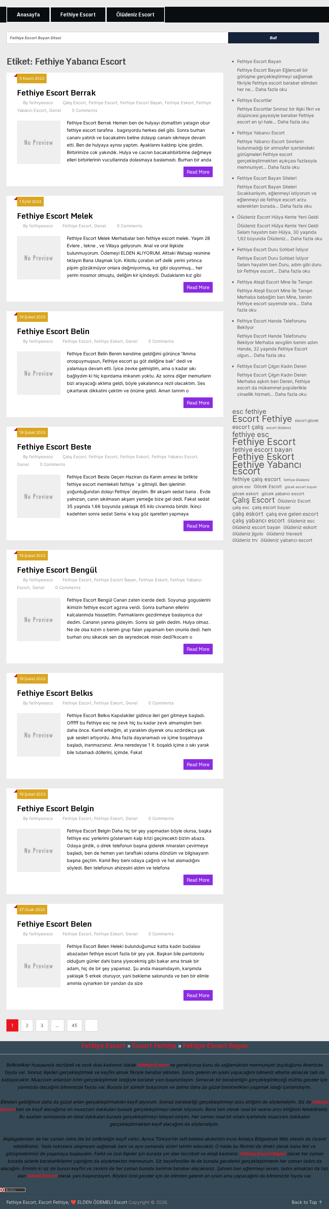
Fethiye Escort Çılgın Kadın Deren (272, 366)
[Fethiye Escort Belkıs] (38, 734)
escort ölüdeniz (278, 428)
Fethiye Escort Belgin (55, 808)
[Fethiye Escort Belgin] (38, 849)
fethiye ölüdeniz (297, 480)
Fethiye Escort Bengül (57, 569)
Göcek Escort (268, 486)
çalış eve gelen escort (292, 514)
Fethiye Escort (78, 14)
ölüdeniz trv (245, 540)
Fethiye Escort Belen (54, 923)
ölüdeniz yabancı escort (286, 540)
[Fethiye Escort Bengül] (38, 618)
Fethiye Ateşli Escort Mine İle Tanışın (274, 282)
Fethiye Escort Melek (55, 215)
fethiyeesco (41, 102)
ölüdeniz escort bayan (256, 527)
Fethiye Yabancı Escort (174, 456)
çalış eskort (247, 514)
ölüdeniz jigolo (247, 534)
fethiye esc (250, 434)
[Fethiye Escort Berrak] (38, 141)
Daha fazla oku (271, 89)
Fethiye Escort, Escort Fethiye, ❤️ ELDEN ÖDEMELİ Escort (66, 1202)
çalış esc (240, 507)
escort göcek (307, 420)
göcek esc (241, 486)
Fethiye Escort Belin (53, 331)
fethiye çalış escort (256, 479)
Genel (55, 110)
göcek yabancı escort (283, 493)
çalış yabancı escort (258, 520)
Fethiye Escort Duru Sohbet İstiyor (272, 249)
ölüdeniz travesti (284, 534)
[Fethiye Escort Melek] (38, 256)
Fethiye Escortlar (254, 100)
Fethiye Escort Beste (54, 446)
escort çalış (247, 427)
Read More (198, 172)
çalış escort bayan (271, 507)
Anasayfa (28, 14)
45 (74, 1025)
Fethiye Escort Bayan (141, 102)
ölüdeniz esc (301, 521)
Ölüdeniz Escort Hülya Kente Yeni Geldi (277, 217)
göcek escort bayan (301, 487)
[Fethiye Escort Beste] (38, 495)
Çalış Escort (74, 102)
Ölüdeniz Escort (135, 14)
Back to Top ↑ (307, 1202)
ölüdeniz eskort (300, 527)
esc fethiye (249, 411)
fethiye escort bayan (262, 450)
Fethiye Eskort (179, 102)
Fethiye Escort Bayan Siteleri (267, 178)
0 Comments (84, 110)
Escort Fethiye (262, 418)
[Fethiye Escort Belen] (38, 964)
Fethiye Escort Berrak (56, 92)
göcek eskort (245, 493)
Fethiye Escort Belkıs (55, 692)
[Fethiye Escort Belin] (38, 372)
